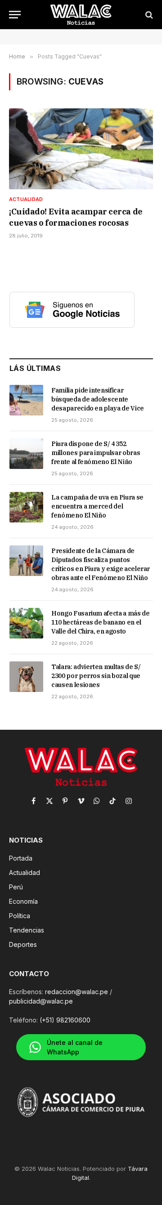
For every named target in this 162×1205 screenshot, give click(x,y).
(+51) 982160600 (65, 1020)
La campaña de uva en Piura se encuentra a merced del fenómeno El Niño (97, 506)
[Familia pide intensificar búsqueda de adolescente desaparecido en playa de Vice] (26, 400)
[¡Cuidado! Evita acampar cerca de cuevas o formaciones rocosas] (81, 148)
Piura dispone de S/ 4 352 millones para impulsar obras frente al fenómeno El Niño (95, 453)
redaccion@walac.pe (76, 991)
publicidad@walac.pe (41, 1001)
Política (19, 915)
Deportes (23, 944)
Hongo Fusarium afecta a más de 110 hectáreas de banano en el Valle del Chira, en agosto (100, 622)
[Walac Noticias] (81, 14)
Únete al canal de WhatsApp (75, 1047)
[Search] (148, 14)
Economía (23, 901)
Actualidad (24, 872)
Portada (20, 858)
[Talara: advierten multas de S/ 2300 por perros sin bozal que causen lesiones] (26, 676)
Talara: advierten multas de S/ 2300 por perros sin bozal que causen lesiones (96, 676)
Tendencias (26, 930)
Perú (16, 887)
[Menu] (15, 14)
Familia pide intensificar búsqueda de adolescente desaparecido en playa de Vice (97, 399)
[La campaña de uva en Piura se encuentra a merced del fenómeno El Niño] (26, 507)
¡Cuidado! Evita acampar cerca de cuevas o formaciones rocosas (76, 217)
